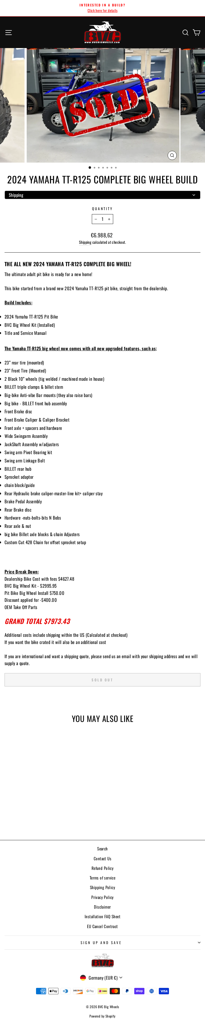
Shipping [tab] (16, 195)
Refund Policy (102, 868)
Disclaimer (102, 907)
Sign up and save (101, 942)
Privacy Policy (102, 897)
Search (102, 848)
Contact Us (102, 858)
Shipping (85, 242)
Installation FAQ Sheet (102, 916)
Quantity (102, 208)
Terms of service (103, 878)
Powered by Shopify (102, 1016)
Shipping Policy (102, 887)
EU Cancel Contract (102, 926)
